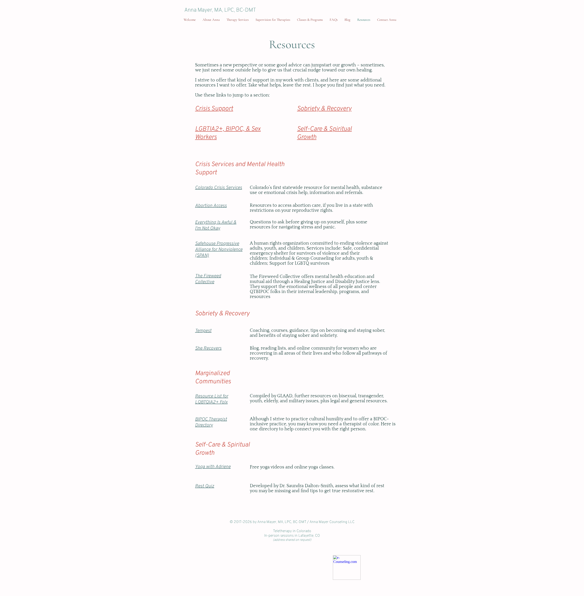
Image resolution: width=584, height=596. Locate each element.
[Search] (399, 14)
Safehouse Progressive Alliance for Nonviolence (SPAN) (218, 250)
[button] (310, 19)
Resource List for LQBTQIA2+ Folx (211, 399)
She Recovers (208, 348)
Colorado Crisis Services (218, 188)
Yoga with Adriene (213, 467)
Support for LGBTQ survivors (299, 263)
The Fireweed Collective (208, 279)
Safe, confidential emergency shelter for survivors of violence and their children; (314, 253)
